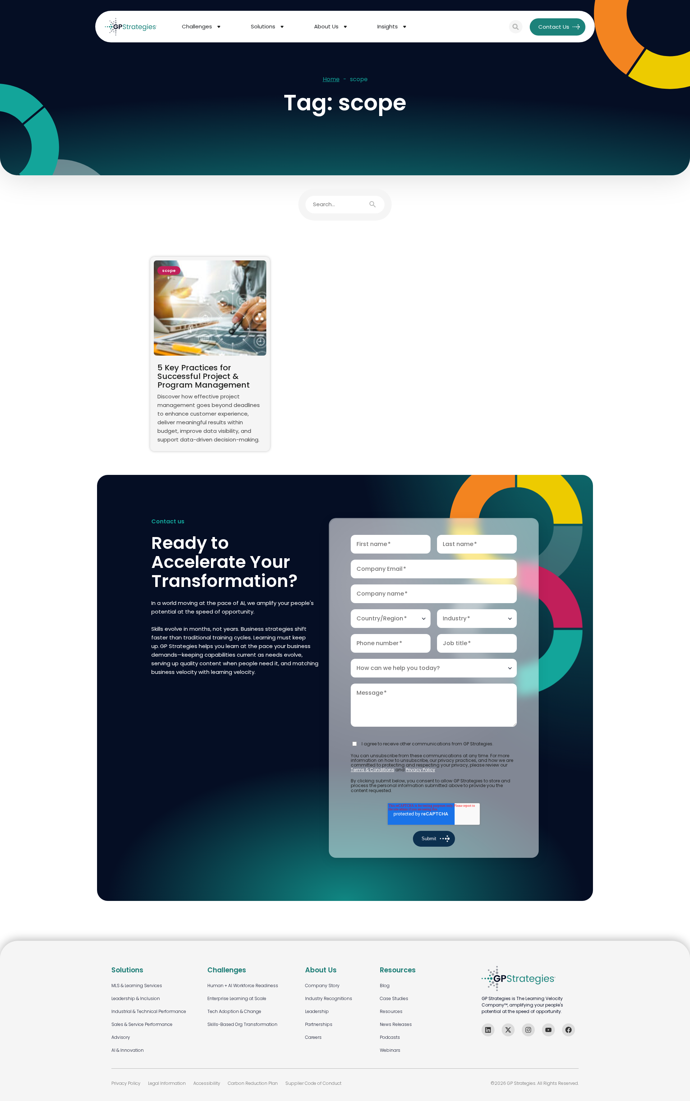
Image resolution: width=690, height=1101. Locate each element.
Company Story (322, 985)
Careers (313, 1037)
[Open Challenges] (218, 27)
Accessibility (206, 1083)
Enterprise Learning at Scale (236, 998)
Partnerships (318, 1024)
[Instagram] (528, 1029)
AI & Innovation (127, 1050)
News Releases (396, 1024)
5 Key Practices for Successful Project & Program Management (203, 376)
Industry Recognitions (328, 998)
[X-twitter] (508, 1029)
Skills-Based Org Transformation (242, 1024)
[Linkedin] (488, 1029)
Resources (391, 1011)
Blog (385, 985)
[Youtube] (548, 1029)
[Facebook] (568, 1029)
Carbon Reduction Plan (253, 1083)
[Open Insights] (404, 27)
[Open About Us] (345, 27)
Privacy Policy (420, 770)
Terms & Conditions (372, 770)
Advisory (120, 1037)
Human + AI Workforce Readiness (242, 985)
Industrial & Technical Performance (148, 1011)
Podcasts (390, 1037)
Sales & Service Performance (141, 1024)
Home (331, 79)
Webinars (390, 1050)
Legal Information (167, 1083)
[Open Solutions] (282, 27)
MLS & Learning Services (136, 985)
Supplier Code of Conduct (313, 1083)
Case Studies (394, 998)
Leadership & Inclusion (135, 998)
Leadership (317, 1011)
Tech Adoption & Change (234, 1011)
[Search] (516, 27)
